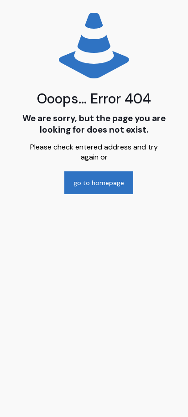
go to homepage (98, 183)
